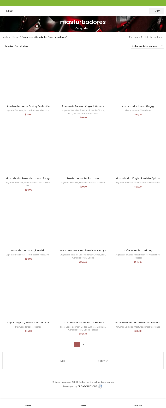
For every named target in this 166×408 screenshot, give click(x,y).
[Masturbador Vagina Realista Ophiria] (138, 149)
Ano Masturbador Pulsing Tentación (28, 106)
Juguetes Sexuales (15, 110)
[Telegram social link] (91, 3)
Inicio (5, 37)
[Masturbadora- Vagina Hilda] (28, 222)
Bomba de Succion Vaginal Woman (83, 106)
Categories (81, 28)
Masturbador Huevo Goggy (138, 106)
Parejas (94, 329)
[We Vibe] (143, 360)
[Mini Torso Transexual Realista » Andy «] (83, 222)
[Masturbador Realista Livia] (83, 149)
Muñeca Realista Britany (138, 250)
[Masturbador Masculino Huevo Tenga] (28, 149)
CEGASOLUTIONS (87, 386)
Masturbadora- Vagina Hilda (28, 250)
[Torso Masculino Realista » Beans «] (83, 294)
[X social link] (79, 3)
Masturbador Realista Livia (83, 178)
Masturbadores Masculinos (37, 110)
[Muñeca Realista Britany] (138, 222)
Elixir (62, 360)
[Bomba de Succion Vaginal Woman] (83, 77)
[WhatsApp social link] (87, 3)
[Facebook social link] (75, 3)
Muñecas (138, 257)
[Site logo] (83, 10)
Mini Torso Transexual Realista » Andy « (83, 250)
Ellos (28, 185)
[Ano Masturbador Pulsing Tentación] (28, 77)
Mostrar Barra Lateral (17, 46)
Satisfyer (102, 360)
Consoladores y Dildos (89, 254)
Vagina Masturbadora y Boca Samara (137, 322)
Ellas (70, 113)
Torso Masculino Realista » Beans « (83, 322)
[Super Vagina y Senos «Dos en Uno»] (28, 294)
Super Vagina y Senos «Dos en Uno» (28, 322)
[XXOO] (23, 360)
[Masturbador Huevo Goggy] (138, 77)
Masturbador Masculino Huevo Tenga (28, 178)
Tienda (156, 11)
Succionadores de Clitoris (92, 110)
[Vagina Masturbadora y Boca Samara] (138, 294)
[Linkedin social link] (83, 3)
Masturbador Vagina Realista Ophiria (138, 178)
